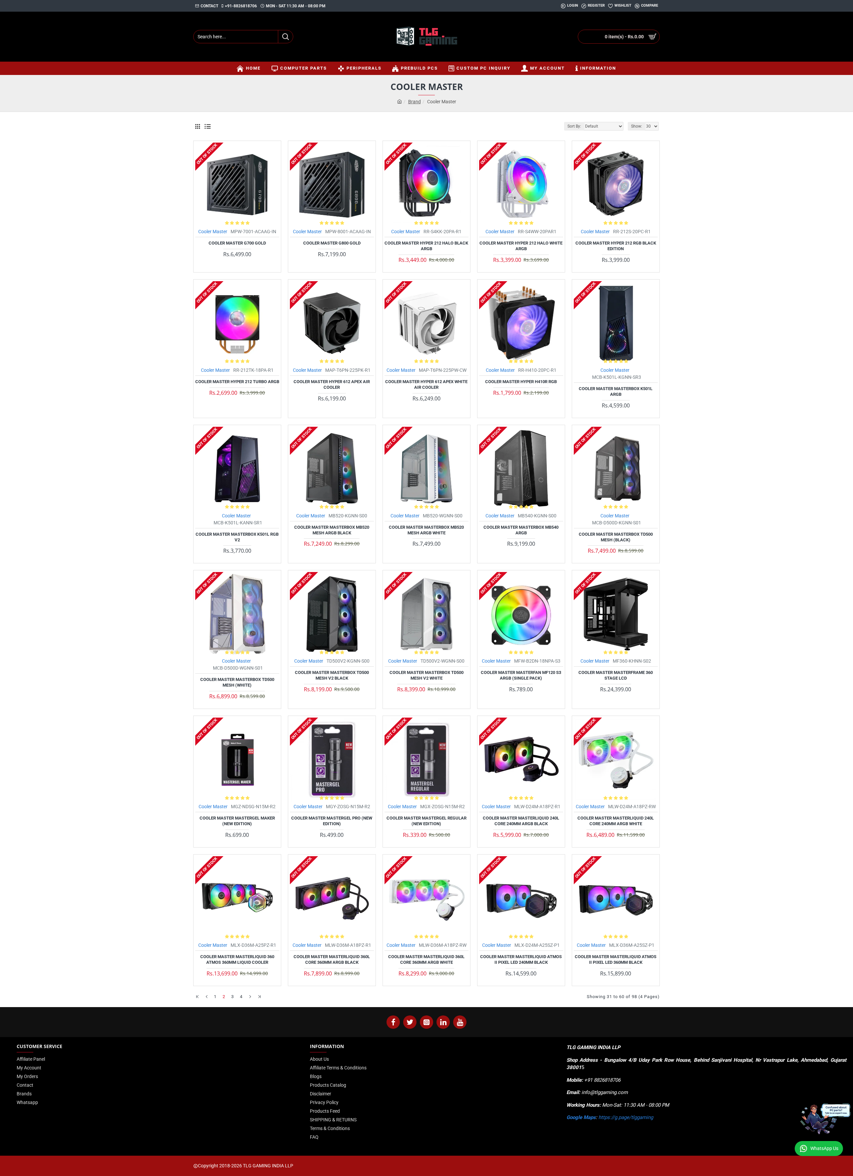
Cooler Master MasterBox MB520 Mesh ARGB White (426, 530)
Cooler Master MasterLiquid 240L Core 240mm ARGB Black (521, 821)
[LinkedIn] (443, 1022)
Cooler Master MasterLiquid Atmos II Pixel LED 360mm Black (615, 959)
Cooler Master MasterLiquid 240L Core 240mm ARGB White (615, 821)
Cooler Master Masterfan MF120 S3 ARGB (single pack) (521, 675)
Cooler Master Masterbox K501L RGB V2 (237, 537)
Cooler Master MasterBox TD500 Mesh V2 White (426, 675)
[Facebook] (393, 1022)
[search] (285, 36)
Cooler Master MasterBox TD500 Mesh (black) (616, 537)
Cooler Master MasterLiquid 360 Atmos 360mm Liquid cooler (237, 959)
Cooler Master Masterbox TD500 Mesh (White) (237, 682)
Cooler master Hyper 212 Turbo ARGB (237, 381)
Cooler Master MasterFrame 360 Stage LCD (615, 675)
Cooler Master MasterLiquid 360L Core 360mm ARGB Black (332, 959)
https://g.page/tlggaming (625, 1117)
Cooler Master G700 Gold (237, 243)
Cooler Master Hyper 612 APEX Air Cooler (332, 384)
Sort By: (574, 126)
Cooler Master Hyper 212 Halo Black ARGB (426, 246)
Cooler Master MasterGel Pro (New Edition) (331, 821)
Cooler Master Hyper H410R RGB (521, 381)
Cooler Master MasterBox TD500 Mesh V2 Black (332, 675)
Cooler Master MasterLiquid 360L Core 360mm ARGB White (426, 959)
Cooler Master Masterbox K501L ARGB (615, 391)
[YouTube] (459, 1022)
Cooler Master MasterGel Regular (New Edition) (426, 821)
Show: (636, 126)
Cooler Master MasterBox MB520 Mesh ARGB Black (331, 530)
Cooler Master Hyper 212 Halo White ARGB (520, 246)
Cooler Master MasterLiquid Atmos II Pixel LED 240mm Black (521, 959)
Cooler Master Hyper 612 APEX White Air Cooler (426, 384)
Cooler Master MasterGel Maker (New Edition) (237, 821)
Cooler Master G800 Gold (332, 243)
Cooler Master (212, 231)
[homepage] (399, 101)
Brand (414, 101)
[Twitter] (410, 1022)
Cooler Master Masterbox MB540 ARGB (520, 530)
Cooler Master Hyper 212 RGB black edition (615, 246)
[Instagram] (426, 1022)
